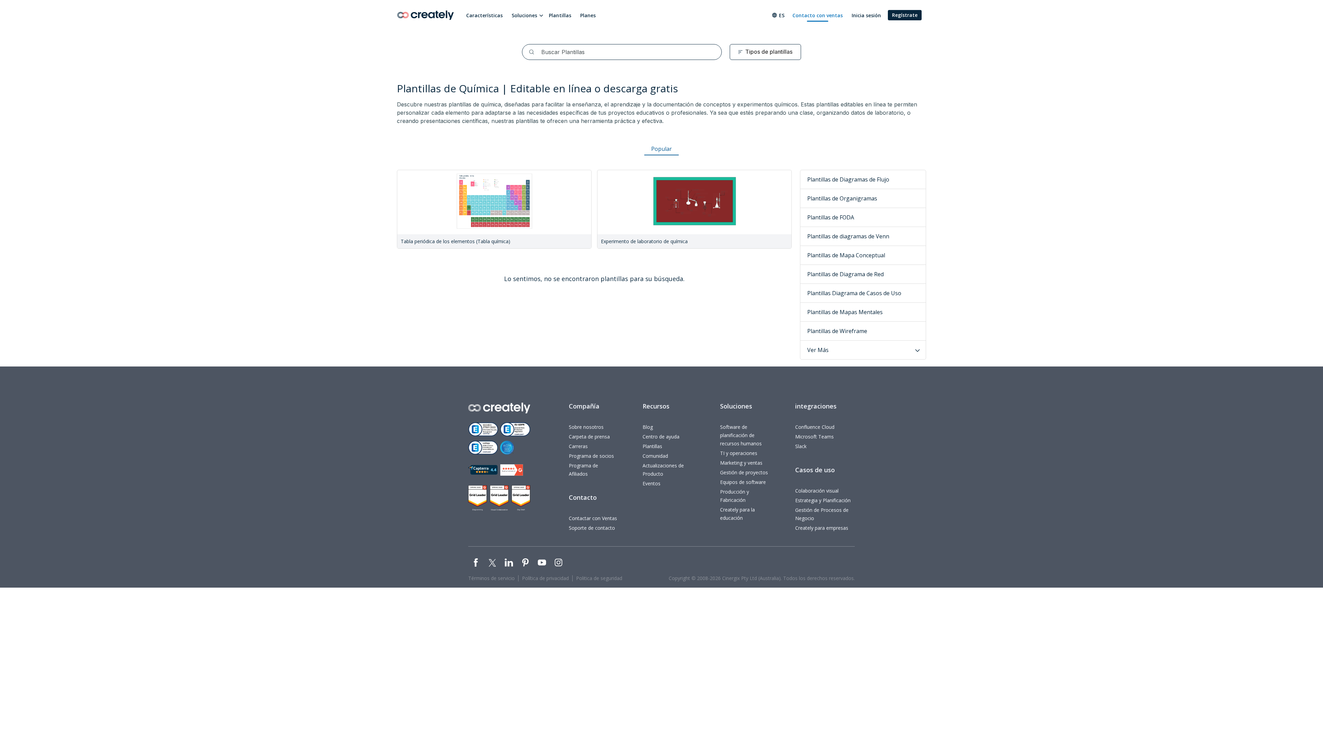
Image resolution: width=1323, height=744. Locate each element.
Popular (661, 149)
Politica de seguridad (599, 578)
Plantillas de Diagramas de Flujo (848, 179)
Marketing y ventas (741, 462)
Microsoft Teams (814, 436)
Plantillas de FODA (830, 217)
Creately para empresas (821, 528)
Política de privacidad (545, 578)
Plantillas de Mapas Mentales (845, 312)
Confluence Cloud (814, 427)
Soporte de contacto (592, 528)
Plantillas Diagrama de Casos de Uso (854, 293)
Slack (801, 446)
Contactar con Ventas (593, 518)
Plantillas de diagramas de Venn (848, 236)
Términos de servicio (491, 578)
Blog (648, 427)
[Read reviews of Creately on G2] (511, 470)
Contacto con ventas (817, 15)
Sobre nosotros (586, 427)
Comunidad (655, 456)
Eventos (651, 483)
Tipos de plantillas (768, 51)
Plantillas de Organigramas (842, 198)
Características (484, 15)
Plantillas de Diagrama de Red (845, 274)
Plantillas (560, 15)
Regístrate (904, 15)
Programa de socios (591, 456)
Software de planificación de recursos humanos (741, 435)
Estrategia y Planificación (823, 500)
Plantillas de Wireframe (837, 331)
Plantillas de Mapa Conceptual (846, 255)
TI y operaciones (738, 453)
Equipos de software (743, 482)
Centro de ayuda (661, 436)
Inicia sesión (866, 15)
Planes (588, 15)
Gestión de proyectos (744, 472)
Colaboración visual (817, 490)
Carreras (578, 446)
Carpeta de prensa (589, 436)
